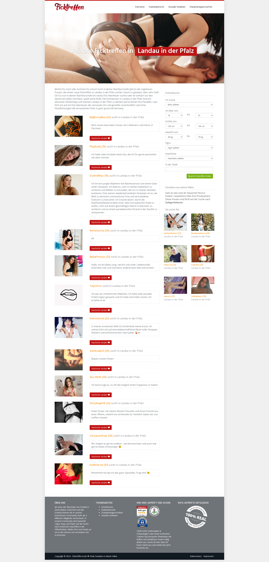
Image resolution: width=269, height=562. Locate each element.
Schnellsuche (107, 507)
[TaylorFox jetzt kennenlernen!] (69, 294)
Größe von (171, 121)
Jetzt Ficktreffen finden (200, 176)
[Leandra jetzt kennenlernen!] (202, 253)
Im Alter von (171, 110)
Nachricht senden (99, 138)
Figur (168, 142)
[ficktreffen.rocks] (69, 7)
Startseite (140, 7)
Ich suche (170, 99)
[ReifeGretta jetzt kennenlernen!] (69, 239)
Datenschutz (195, 556)
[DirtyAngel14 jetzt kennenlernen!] (69, 412)
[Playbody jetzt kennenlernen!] (69, 155)
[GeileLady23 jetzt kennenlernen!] (69, 359)
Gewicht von (171, 132)
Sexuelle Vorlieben (176, 7)
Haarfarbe (170, 153)
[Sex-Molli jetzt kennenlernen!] (69, 386)
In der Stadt (171, 164)
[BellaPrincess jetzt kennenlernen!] (69, 265)
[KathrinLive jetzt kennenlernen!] (69, 473)
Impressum (208, 556)
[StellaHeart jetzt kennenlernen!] (202, 285)
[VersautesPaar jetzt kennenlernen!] (69, 444)
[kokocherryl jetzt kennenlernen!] (69, 327)
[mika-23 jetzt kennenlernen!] (175, 253)
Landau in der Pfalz (132, 117)
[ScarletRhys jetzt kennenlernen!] (69, 184)
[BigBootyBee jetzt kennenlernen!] (69, 126)
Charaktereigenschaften (201, 7)
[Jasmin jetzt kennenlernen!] (175, 285)
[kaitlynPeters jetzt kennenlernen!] (175, 222)
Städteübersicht (156, 7)
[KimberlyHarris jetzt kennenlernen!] (202, 222)
